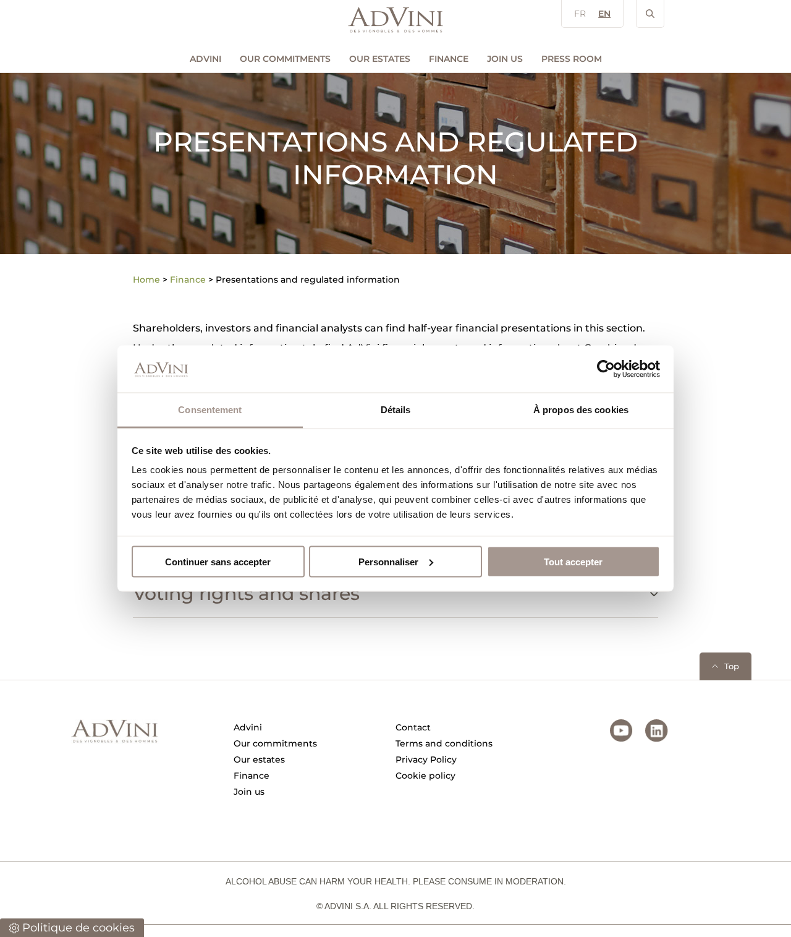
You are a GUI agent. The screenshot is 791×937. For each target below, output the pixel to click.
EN (604, 14)
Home (146, 279)
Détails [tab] (396, 409)
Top (731, 666)
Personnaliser (388, 561)
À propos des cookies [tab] (580, 409)
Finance (448, 59)
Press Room (571, 59)
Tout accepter (573, 561)
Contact (413, 727)
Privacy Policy (426, 759)
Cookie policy (425, 775)
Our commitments (285, 59)
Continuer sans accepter (218, 561)
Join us (505, 59)
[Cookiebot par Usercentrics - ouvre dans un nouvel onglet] (606, 368)
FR (580, 14)
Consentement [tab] (210, 409)
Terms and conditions (444, 743)
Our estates (379, 59)
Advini (205, 59)
